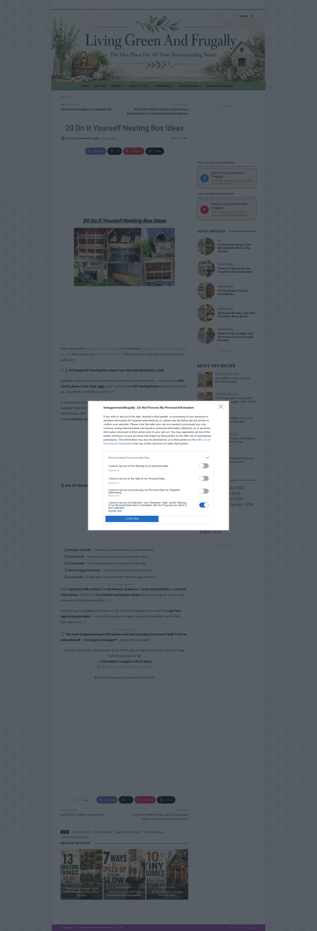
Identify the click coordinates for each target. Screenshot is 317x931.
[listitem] (158, 458)
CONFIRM (132, 518)
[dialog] (158, 465)
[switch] (204, 465)
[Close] (221, 407)
